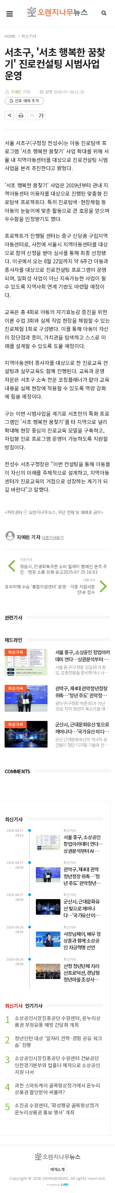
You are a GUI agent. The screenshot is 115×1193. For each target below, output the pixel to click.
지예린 (16, 92)
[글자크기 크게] (41, 115)
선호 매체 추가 (27, 100)
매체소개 (57, 1169)
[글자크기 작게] (32, 115)
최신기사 (28, 36)
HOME (10, 36)
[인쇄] (20, 115)
